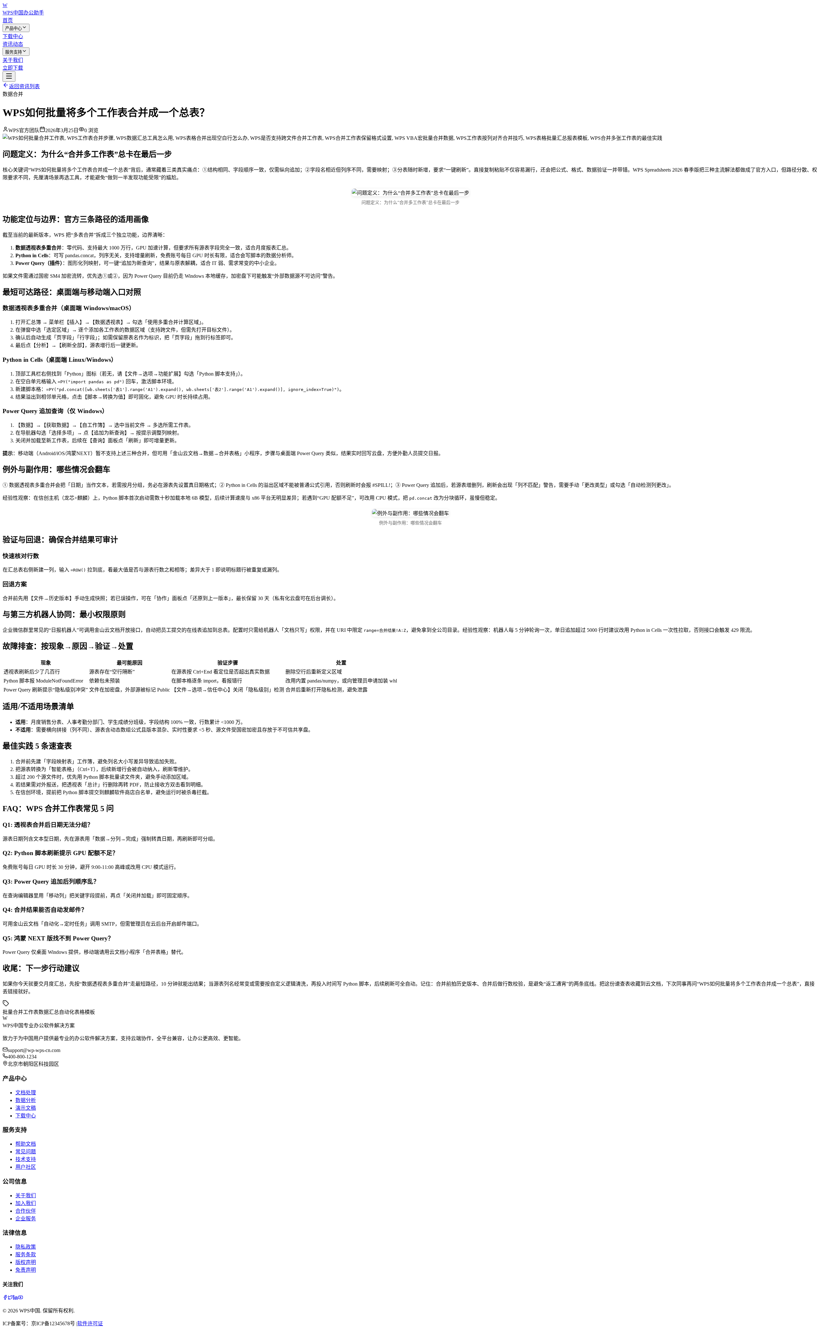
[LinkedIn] (15, 1298)
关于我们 (13, 60)
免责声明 (25, 1270)
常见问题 (25, 1151)
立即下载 (13, 68)
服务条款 (25, 1254)
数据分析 (25, 1100)
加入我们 (25, 1203)
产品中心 (13, 28)
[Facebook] (5, 1298)
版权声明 (25, 1262)
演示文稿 (25, 1108)
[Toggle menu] (9, 76)
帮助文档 (25, 1144)
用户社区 (25, 1167)
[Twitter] (10, 1298)
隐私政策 (25, 1247)
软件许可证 (90, 1323)
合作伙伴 (25, 1211)
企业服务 (25, 1218)
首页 (8, 20)
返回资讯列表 (24, 86)
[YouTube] (20, 1298)
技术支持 (25, 1159)
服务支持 (13, 52)
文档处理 (25, 1092)
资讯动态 (13, 44)
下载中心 (13, 36)
